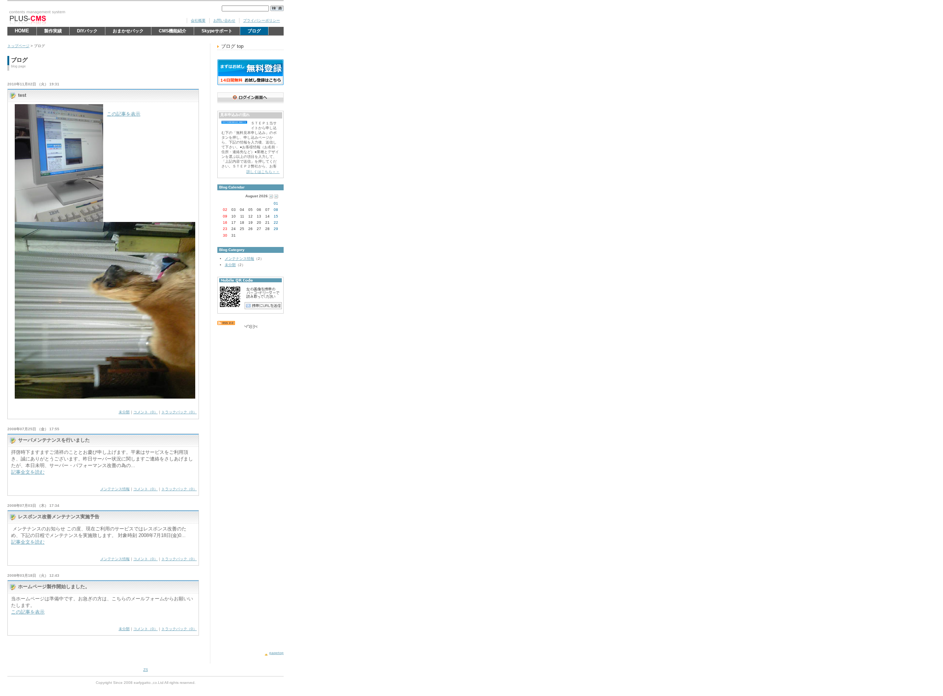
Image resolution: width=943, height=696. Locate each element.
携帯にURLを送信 (263, 305)
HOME (22, 30)
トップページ (18, 46)
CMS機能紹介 (172, 31)
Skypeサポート (216, 31)
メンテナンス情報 (115, 489)
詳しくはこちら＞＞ (263, 172)
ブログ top (232, 46)
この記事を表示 (123, 114)
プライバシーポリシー (261, 20)
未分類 (124, 412)
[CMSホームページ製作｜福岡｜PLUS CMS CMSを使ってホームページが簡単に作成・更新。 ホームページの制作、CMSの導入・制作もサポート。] (62, 17)
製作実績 (53, 31)
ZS (145, 670)
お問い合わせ (224, 20)
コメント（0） (145, 412)
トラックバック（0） (179, 412)
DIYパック (87, 31)
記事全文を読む (28, 472)
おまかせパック (128, 31)
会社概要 (198, 20)
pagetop (276, 653)
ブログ (258, 31)
